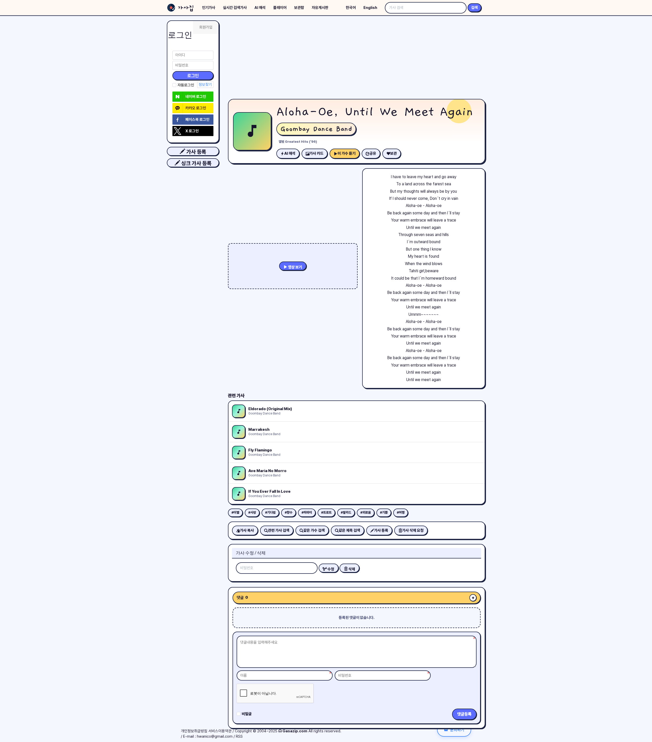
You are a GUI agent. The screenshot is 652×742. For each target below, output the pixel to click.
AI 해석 (260, 7)
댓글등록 (464, 714)
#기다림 (270, 512)
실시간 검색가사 (235, 7)
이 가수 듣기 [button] (346, 153)
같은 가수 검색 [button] (314, 530)
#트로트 (326, 512)
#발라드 (346, 512)
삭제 (351, 569)
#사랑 (252, 512)
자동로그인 (186, 85)
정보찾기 (205, 84)
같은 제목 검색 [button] (349, 530)
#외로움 (365, 512)
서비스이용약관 (220, 731)
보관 (393, 153)
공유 (373, 153)
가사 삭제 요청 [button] (413, 530)
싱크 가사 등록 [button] (195, 163)
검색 (474, 7)
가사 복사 (247, 530)
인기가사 (208, 7)
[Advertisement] (356, 58)
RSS (239, 736)
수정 (330, 569)
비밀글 (247, 714)
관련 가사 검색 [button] (278, 530)
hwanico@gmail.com (215, 736)
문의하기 (457, 729)
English (370, 7)
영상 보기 (294, 267)
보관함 (299, 7)
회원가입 (205, 27)
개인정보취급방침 (194, 731)
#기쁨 (384, 512)
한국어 (351, 7)
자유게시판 (320, 7)
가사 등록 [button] (195, 152)
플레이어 (280, 7)
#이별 (235, 512)
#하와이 (307, 512)
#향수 (288, 512)
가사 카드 (316, 153)
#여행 (400, 512)
